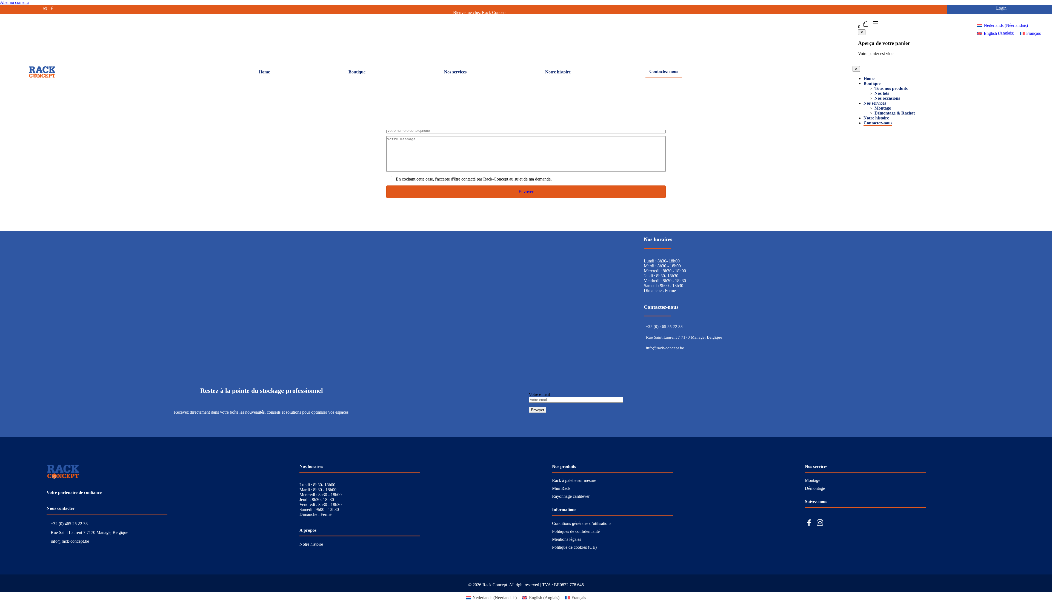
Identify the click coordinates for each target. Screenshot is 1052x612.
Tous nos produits (891, 88)
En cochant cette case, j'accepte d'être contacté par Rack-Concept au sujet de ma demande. (474, 179)
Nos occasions (887, 98)
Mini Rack (561, 488)
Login (1001, 8)
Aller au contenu (14, 2)
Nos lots (881, 93)
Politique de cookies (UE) (574, 547)
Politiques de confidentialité (576, 531)
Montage (882, 108)
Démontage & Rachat (894, 113)
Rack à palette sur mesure (574, 480)
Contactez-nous (663, 71)
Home (264, 72)
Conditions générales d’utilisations (581, 523)
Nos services (455, 72)
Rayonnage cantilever (571, 496)
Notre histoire (558, 72)
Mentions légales (566, 539)
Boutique (356, 72)
